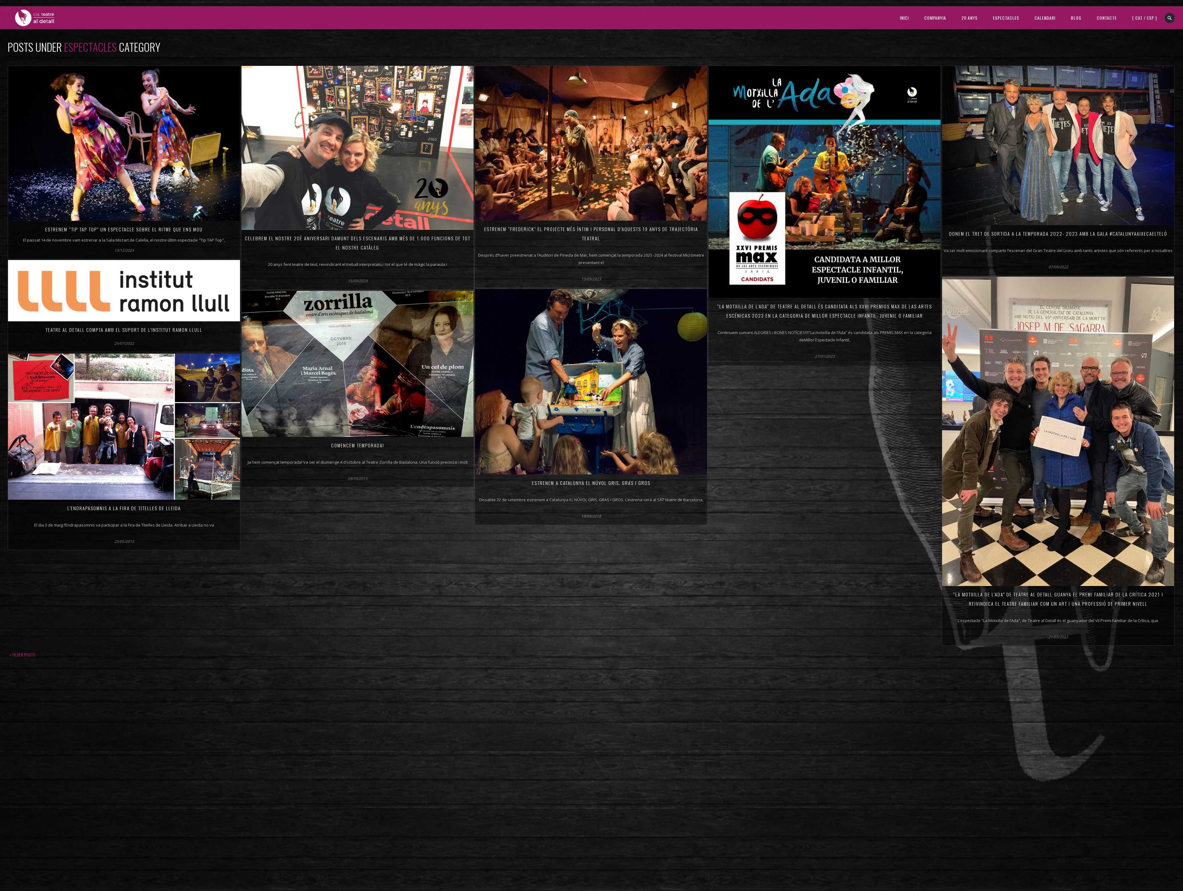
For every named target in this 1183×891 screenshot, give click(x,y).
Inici (904, 17)
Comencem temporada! (357, 445)
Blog (1076, 17)
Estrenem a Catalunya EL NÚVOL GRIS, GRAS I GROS (591, 482)
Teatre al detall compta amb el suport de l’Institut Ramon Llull (124, 329)
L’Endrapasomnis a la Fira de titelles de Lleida (124, 508)
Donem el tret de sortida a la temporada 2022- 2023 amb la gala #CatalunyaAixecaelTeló (1058, 233)
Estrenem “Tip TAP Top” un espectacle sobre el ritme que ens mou (124, 229)
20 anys (969, 17)
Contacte (1107, 17)
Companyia (935, 17)
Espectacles (1006, 17)
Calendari (1045, 17)
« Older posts (22, 654)
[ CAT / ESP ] (1144, 17)
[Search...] (1170, 18)
